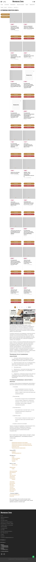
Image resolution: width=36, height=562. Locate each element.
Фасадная (12, 484)
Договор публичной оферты (6, 531)
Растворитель (12, 477)
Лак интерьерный (13, 471)
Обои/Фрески (12, 4)
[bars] (1, 1)
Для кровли (12, 481)
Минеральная (12, 467)
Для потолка (12, 488)
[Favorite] (20, 42)
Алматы (2, 544)
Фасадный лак (13, 472)
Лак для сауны (13, 475)
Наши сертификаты (4, 517)
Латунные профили (20, 4)
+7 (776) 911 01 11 (4, 549)
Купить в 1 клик (16, 38)
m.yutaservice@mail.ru (4, 551)
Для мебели (12, 485)
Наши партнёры (4, 526)
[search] (3, 1)
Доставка (3, 529)
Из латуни (12, 496)
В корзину (16, 36)
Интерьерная (12, 483)
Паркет (27, 4)
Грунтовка (12, 491)
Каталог (5, 7)
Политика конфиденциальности (7, 537)
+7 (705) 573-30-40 (4, 547)
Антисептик (12, 476)
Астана (2, 548)
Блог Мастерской (4, 532)
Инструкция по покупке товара (7, 523)
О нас (2, 515)
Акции (2, 4)
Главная (2, 7)
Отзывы (2, 534)
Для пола (11, 487)
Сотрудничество (4, 528)
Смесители (16, 7)
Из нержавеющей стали (14, 494)
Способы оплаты (4, 520)
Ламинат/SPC (32, 4)
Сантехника (6, 4)
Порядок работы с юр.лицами (7, 525)
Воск (11, 473)
